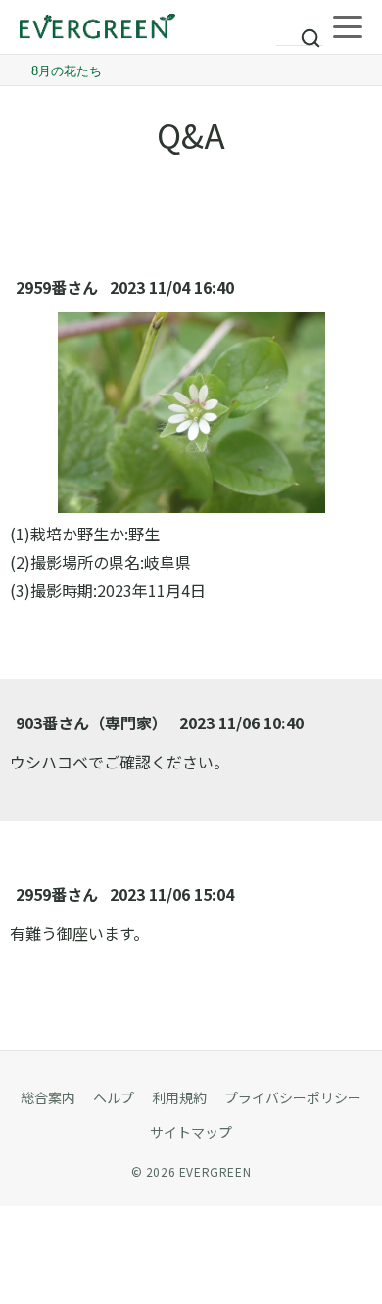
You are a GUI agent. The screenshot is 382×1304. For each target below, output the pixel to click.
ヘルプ (113, 1097)
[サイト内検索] (299, 29)
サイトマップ (191, 1131)
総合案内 (48, 1097)
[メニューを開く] (347, 27)
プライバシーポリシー (292, 1097)
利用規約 (179, 1097)
